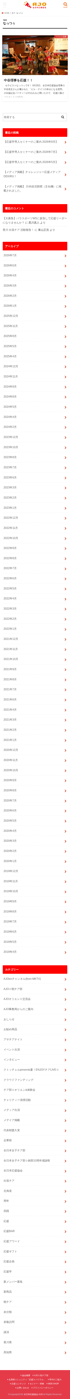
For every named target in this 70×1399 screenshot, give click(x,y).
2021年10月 (11, 659)
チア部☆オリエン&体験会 (19, 1089)
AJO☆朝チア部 (13, 988)
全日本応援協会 (13, 1170)
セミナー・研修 (37, 1384)
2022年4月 (10, 598)
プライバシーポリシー (43, 1388)
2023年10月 (11, 447)
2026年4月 (10, 275)
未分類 (8, 1311)
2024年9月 (10, 386)
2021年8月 (10, 679)
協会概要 (26, 1375)
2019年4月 (10, 951)
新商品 (8, 1291)
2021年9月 (10, 669)
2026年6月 (10, 265)
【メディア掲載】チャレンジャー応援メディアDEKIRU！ (32, 174)
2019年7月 (10, 921)
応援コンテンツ (19, 1384)
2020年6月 (10, 810)
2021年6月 (10, 699)
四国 (6, 1210)
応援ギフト (10, 1251)
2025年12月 (11, 315)
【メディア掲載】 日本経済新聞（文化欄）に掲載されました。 (32, 188)
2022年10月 (11, 538)
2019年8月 (10, 911)
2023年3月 (10, 487)
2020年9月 (10, 780)
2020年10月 (11, 770)
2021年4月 (10, 709)
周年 (6, 1200)
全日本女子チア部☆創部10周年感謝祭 (27, 1160)
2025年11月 (11, 326)
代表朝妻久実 (12, 1130)
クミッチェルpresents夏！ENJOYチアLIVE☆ (31, 1069)
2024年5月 (10, 406)
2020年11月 (11, 760)
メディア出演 (12, 1109)
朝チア (8, 1301)
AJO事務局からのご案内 (18, 1009)
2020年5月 (10, 820)
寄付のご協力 (55, 1380)
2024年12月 (11, 366)
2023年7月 (10, 467)
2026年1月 (10, 305)
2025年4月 (10, 356)
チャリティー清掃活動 (17, 1099)
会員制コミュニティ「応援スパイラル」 (27, 1380)
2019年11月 (11, 881)
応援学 (8, 1271)
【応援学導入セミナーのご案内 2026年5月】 (31, 161)
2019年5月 (10, 941)
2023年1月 (10, 507)
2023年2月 (10, 497)
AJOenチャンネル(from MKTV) (22, 978)
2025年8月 (10, 335)
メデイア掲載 (12, 1120)
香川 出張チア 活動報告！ (18, 229)
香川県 (8, 1342)
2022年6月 (10, 578)
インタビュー (12, 1059)
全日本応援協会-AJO (33, 1394)
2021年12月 (11, 638)
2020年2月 (10, 850)
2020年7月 (10, 800)
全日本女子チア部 (14, 1150)
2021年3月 (10, 719)
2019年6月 (10, 931)
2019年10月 (11, 891)
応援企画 (9, 1261)
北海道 (8, 1190)
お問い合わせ (23, 1388)
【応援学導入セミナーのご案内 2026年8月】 (31, 141)
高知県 (8, 1352)
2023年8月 (10, 457)
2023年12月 (11, 437)
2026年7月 (10, 255)
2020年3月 (10, 840)
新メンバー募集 (13, 1281)
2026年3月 (10, 285)
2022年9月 (10, 548)
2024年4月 (10, 416)
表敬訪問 (9, 1321)
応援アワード (12, 1241)
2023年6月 (10, 477)
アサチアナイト (13, 1039)
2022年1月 (10, 628)
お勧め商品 (10, 1029)
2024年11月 (11, 376)
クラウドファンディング (18, 1079)
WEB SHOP (53, 1384)
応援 (6, 1221)
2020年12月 (11, 749)
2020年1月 (10, 861)
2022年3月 (10, 608)
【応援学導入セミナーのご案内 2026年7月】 (31, 151)
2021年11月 (11, 649)
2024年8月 (10, 396)
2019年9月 (10, 901)
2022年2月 (10, 618)
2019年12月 (11, 871)
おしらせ (9, 1019)
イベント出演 (12, 1049)
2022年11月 (11, 527)
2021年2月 (10, 729)
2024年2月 (10, 426)
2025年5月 (10, 346)
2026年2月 (10, 295)
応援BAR (9, 1231)
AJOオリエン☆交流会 (17, 998)
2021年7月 (10, 689)
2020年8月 (10, 790)
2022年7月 (10, 568)
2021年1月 (10, 739)
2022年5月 (10, 588)
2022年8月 (10, 558)
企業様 (8, 1140)
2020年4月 (10, 830)
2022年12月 (11, 517)
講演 (6, 1332)
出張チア (9, 1180)
